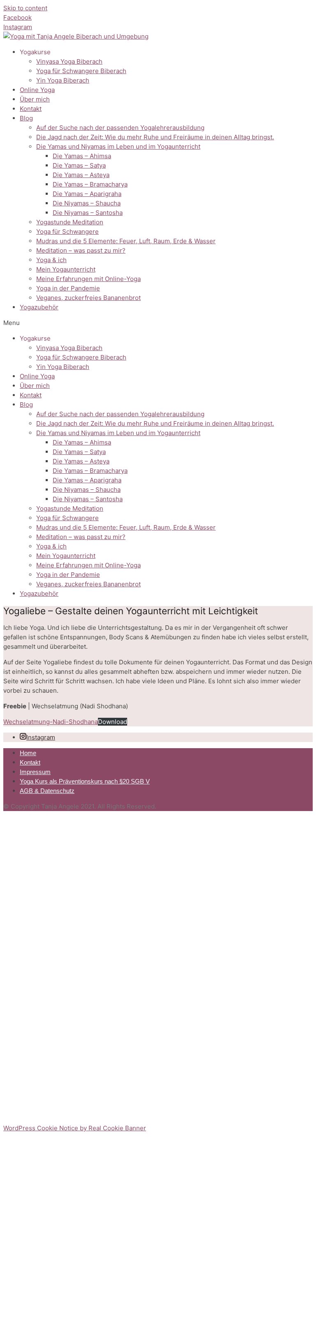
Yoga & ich (51, 260)
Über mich (35, 99)
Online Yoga (37, 90)
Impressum (35, 771)
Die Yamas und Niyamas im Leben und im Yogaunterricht (118, 146)
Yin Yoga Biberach (62, 80)
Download (112, 722)
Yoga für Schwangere (67, 231)
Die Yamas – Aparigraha (87, 194)
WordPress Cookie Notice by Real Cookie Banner (74, 1128)
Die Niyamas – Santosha (88, 213)
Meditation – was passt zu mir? (80, 250)
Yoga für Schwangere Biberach (81, 71)
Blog (26, 118)
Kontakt (31, 109)
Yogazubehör (39, 307)
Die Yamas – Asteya (81, 175)
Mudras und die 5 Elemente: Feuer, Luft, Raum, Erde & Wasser (126, 241)
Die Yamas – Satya (79, 165)
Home (28, 752)
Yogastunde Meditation (69, 222)
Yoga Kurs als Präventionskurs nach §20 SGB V (85, 781)
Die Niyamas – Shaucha (87, 203)
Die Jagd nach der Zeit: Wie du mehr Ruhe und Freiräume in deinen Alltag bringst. (155, 137)
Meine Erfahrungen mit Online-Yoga (88, 279)
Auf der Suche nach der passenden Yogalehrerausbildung (120, 127)
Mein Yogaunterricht (65, 269)
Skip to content (25, 8)
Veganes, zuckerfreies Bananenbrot (88, 298)
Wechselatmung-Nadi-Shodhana (50, 722)
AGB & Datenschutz (47, 790)
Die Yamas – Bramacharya (90, 184)
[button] (158, 322)
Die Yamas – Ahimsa (82, 156)
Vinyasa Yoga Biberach (69, 61)
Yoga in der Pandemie (68, 288)
